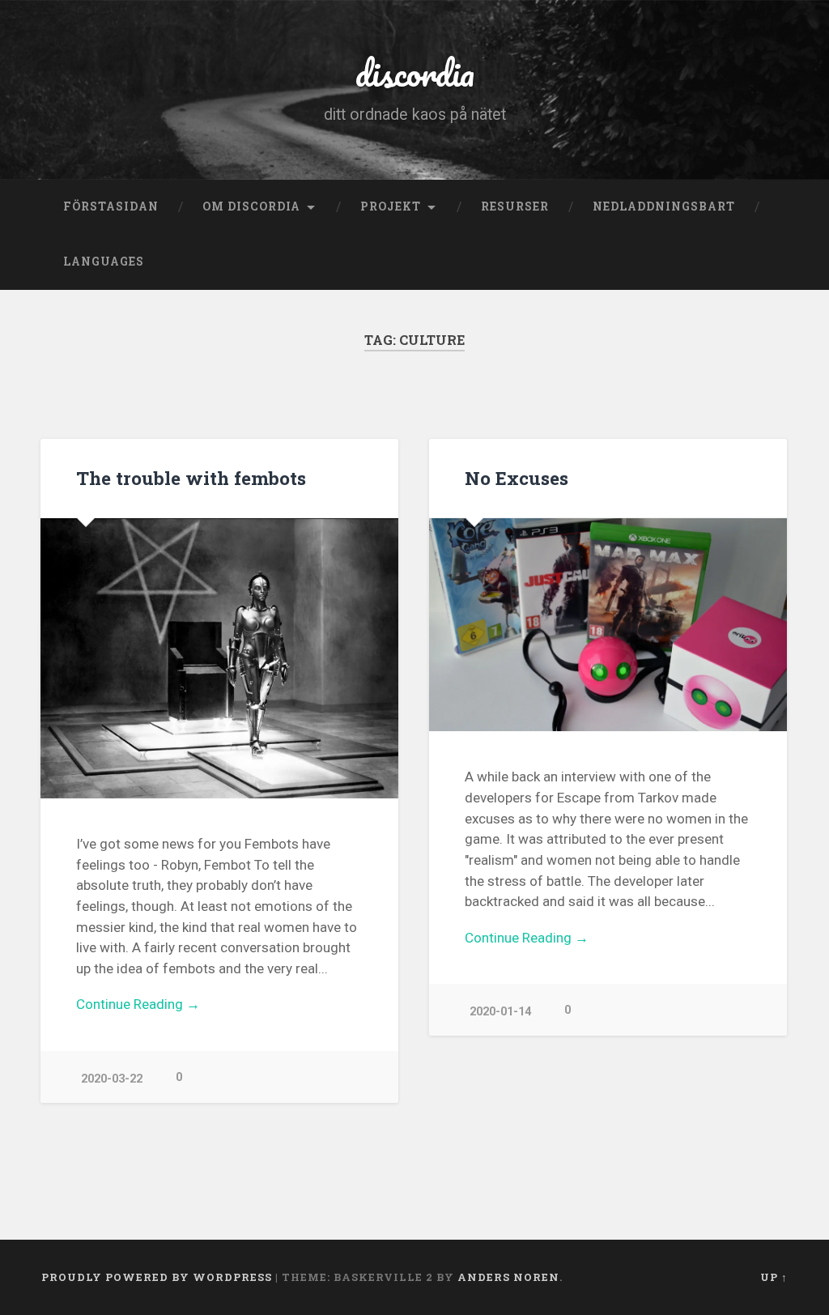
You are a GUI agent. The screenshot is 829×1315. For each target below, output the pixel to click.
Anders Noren (508, 1276)
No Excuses (516, 478)
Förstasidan (111, 206)
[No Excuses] (608, 624)
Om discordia (251, 206)
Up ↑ (774, 1276)
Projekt (390, 206)
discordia (414, 72)
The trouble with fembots (191, 478)
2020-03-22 (111, 1079)
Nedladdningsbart (664, 206)
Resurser (515, 206)
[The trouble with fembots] (219, 658)
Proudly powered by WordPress (156, 1276)
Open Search (771, 262)
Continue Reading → (138, 1004)
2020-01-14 (500, 1012)
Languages (103, 261)
